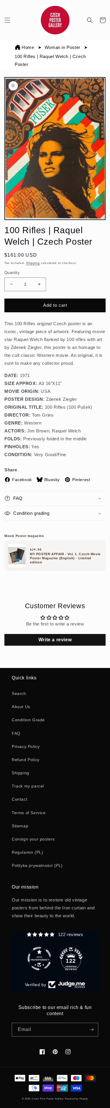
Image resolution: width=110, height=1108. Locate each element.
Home (28, 47)
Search (19, 693)
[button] (7, 20)
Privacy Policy (26, 746)
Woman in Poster (62, 47)
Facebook (22, 479)
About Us (21, 706)
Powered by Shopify (76, 1098)
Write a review (55, 639)
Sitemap (20, 826)
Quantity (12, 272)
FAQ (16, 733)
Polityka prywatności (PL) (37, 865)
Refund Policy (26, 759)
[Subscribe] (91, 1030)
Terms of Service (29, 812)
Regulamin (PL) (27, 852)
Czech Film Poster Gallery (48, 1098)
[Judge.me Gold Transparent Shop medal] (39, 958)
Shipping (33, 263)
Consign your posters (33, 839)
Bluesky (52, 479)
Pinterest (81, 479)
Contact (19, 799)
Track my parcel (28, 786)
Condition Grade (28, 719)
